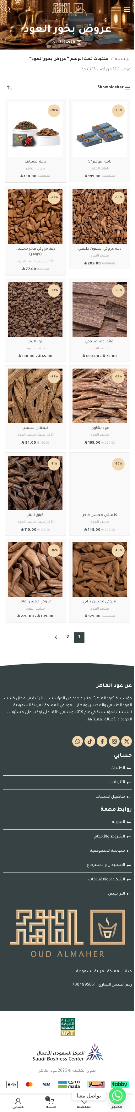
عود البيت (35, 342)
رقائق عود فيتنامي (100, 342)
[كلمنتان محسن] (35, 396)
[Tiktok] (89, 741)
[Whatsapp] (77, 741)
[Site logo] (67, 10)
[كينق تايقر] (35, 483)
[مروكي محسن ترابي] (100, 569)
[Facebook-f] (102, 741)
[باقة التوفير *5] (100, 129)
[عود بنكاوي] (100, 396)
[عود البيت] (35, 309)
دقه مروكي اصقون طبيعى (100, 249)
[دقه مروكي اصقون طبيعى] (100, 216)
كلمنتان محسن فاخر (100, 515)
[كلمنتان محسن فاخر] (100, 483)
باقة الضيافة (35, 162)
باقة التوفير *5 (99, 162)
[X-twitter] (126, 741)
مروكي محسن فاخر (35, 602)
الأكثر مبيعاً (46, 261)
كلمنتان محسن (35, 428)
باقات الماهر (99, 169)
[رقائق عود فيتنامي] (100, 309)
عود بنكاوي (100, 428)
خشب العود (99, 256)
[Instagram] (114, 741)
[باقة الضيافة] (35, 129)
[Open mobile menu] (127, 9)
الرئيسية (122, 59)
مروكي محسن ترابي (99, 602)
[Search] (8, 9)
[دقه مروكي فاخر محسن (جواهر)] (35, 216)
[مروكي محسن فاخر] (35, 569)
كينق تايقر (35, 515)
